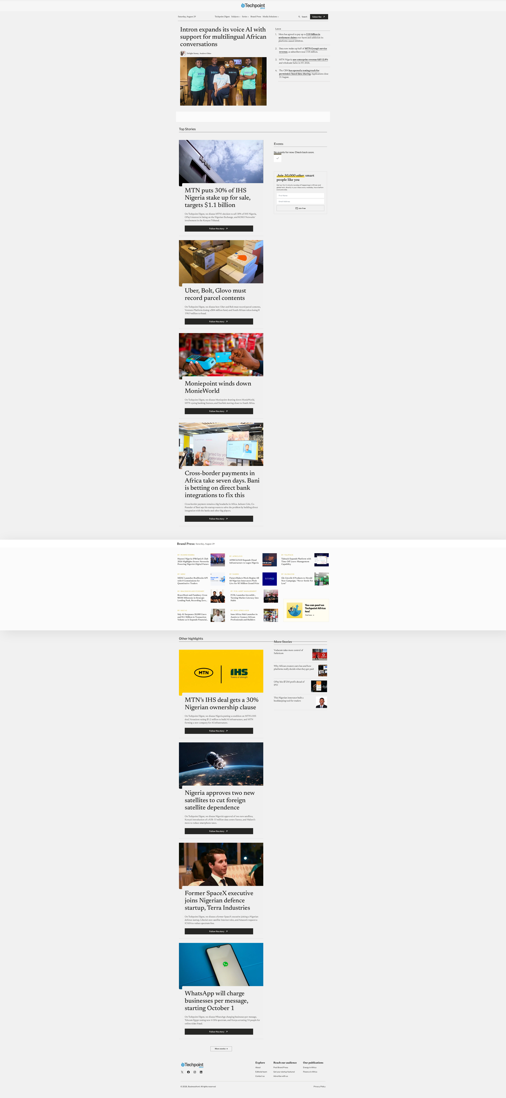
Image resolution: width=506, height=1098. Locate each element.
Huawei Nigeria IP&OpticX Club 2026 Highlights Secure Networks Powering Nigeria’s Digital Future (193, 561)
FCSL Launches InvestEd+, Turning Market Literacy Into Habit (245, 598)
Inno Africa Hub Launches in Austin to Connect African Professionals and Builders (244, 617)
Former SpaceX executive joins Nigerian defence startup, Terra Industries (219, 901)
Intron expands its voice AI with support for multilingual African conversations (223, 37)
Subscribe (317, 16)
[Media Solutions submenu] (278, 16)
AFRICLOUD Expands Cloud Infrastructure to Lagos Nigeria (244, 561)
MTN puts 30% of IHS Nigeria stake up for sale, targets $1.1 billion (217, 198)
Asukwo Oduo (205, 54)
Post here (308, 615)
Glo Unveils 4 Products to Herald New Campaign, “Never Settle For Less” (297, 581)
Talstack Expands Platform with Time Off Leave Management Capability (296, 561)
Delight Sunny (193, 54)
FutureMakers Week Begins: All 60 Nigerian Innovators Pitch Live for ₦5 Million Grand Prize (244, 581)
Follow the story (216, 228)
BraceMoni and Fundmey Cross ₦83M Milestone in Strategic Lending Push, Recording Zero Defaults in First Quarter (192, 598)
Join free (302, 208)
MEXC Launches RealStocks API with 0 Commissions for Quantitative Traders (192, 581)
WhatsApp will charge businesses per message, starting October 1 (216, 1001)
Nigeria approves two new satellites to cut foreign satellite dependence (220, 800)
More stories (221, 1049)
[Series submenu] (248, 16)
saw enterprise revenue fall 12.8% (310, 59)
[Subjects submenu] (239, 16)
